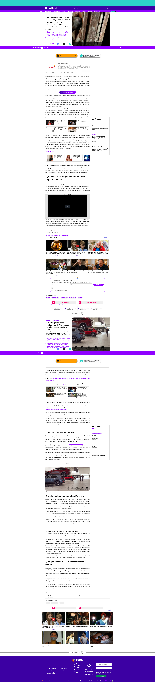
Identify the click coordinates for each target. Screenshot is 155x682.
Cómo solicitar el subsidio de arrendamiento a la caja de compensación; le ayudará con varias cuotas (85, 308)
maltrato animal (55, 297)
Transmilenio (90, 11)
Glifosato (63, 11)
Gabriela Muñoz (77, 11)
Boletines (113, 11)
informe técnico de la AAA (76, 444)
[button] (46, 8)
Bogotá (48, 297)
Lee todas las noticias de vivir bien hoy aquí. (56, 235)
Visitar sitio (85, 71)
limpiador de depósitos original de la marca (56, 409)
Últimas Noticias (97, 11)
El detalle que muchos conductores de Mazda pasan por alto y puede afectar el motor (99, 437)
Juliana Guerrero (48, 11)
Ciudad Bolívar (64, 297)
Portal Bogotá (72, 297)
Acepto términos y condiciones (102, 671)
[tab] (64, 302)
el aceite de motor (65, 385)
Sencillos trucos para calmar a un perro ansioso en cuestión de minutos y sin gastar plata (98, 308)
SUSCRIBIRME (98, 284)
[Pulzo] (52, 8)
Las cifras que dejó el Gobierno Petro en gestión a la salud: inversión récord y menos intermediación (100, 454)
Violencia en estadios (56, 11)
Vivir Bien (48, 15)
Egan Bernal (84, 11)
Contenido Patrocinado (52, 320)
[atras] (85, 158)
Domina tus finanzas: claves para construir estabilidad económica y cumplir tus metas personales (58, 308)
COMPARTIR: (52, 43)
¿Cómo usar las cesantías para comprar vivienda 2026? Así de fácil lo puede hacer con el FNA (71, 308)
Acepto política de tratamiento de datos (60, 290)
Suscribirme (101, 676)
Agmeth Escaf (70, 11)
